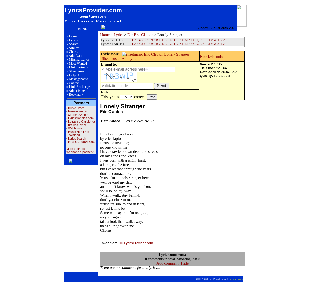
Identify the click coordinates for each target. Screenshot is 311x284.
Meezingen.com (78, 111)
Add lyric (129, 59)
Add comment (167, 263)
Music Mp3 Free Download (77, 133)
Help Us (74, 75)
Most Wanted (78, 63)
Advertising (77, 90)
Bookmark (76, 94)
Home (73, 36)
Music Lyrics (76, 108)
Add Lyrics (76, 56)
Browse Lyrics (77, 125)
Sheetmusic (77, 71)
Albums (74, 48)
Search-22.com (78, 115)
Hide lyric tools (211, 56)
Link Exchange (79, 87)
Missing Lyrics (79, 59)
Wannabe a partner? (80, 152)
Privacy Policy (236, 279)
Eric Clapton (143, 35)
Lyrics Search (77, 138)
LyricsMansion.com (81, 118)
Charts (73, 52)
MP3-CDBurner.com (81, 142)
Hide (185, 263)
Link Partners (78, 67)
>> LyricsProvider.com (136, 243)
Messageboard (78, 79)
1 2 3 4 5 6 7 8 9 (142, 44)
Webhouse (75, 128)
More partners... (76, 148)
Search (73, 44)
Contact (74, 83)
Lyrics (73, 40)
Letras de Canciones (81, 121)
